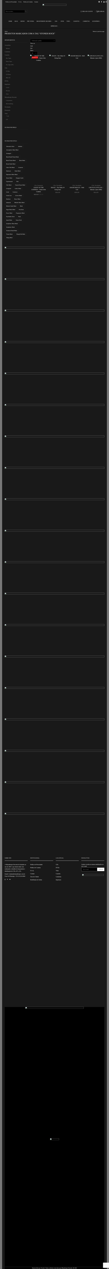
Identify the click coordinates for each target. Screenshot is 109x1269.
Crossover (20, 167)
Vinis (68, 21)
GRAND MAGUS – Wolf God (77, 188)
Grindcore (15, 192)
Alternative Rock (10, 146)
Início (6, 31)
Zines (7, 94)
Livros (7, 87)
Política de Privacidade (11, 2)
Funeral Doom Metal (20, 185)
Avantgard (8, 153)
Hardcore (8, 199)
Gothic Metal (18, 188)
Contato (36, 2)
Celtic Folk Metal (10, 167)
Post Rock (21, 209)
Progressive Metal (20, 213)
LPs (7, 119)
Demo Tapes (9, 61)
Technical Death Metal (11, 230)
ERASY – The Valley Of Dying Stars (57, 188)
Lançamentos (9, 100)
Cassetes (76, 21)
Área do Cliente (34, 876)
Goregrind (8, 188)
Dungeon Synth (19, 178)
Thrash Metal (9, 234)
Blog (16, 21)
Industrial (8, 202)
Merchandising (9, 103)
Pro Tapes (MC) (10, 64)
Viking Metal (9, 237)
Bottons (8, 48)
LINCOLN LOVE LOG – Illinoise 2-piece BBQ (96, 188)
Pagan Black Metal (10, 209)
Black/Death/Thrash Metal (12, 157)
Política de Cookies (28, 2)
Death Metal (18, 171)
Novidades (59, 185)
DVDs (62, 21)
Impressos (54, 26)
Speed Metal (9, 220)
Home (10, 21)
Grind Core (9, 195)
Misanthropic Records (44, 21)
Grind (7, 192)
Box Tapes (8, 58)
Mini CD (8, 77)
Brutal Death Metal (10, 164)
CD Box (8, 71)
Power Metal (9, 213)
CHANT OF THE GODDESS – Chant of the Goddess (38, 189)
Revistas (8, 90)
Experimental (9, 181)
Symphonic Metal (10, 227)
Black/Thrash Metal (11, 160)
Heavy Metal (17, 199)
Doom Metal (9, 178)
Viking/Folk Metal (20, 234)
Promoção (40, 185)
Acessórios (95, 21)
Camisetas (86, 21)
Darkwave (8, 171)
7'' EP (7, 116)
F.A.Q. (20, 2)
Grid (31, 46)
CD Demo (8, 74)
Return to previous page (98, 31)
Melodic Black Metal (19, 202)
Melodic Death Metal (11, 206)
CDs (56, 21)
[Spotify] (99, 2)
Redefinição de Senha (36, 880)
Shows (22, 21)
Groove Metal (18, 195)
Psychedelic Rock (10, 216)
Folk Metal (8, 185)
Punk (19, 216)
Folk (17, 181)
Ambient (20, 146)
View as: (32, 43)
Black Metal (22, 160)
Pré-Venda (30, 21)
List (31, 48)
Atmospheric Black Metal (12, 150)
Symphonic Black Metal (12, 223)
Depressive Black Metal (11, 174)
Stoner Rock (19, 220)
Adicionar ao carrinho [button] (44, 179)
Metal (21, 206)
